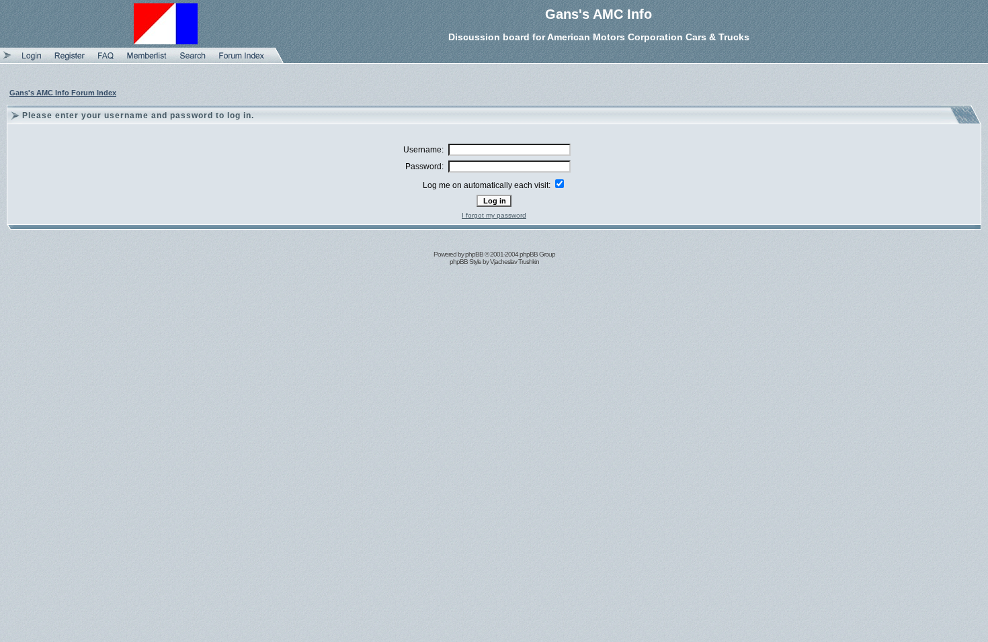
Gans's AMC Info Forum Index (62, 93)
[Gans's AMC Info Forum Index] (241, 60)
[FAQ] (105, 60)
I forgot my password (494, 215)
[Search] (192, 60)
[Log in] (31, 60)
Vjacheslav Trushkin (514, 261)
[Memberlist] (146, 60)
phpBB (474, 254)
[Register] (69, 60)
